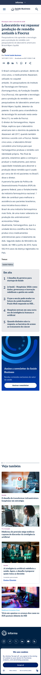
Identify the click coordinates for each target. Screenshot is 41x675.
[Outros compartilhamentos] (30, 63)
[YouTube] (28, 641)
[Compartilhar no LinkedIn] (12, 63)
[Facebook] (10, 641)
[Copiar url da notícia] (4, 63)
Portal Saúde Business (13, 55)
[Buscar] (36, 9)
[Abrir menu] (4, 9)
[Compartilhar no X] (17, 63)
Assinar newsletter (20, 385)
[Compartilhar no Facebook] (26, 63)
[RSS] (34, 641)
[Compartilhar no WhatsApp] (21, 63)
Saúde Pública (8, 264)
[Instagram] (4, 641)
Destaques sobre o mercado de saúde (13, 22)
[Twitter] (16, 641)
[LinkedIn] (22, 641)
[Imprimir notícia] (8, 63)
